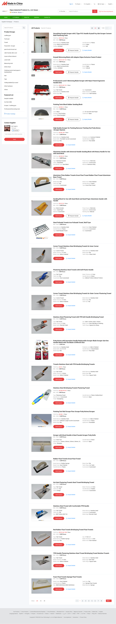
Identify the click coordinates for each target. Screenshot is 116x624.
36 (40, 601)
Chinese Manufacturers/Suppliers (37, 611)
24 (37, 601)
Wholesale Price (60, 611)
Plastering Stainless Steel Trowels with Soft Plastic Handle (73, 270)
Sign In (71, 4)
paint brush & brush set (10, 49)
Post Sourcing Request (107, 11)
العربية (64, 613)
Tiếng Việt (94, 613)
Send (14, 139)
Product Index (87, 611)
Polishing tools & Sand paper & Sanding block (12, 71)
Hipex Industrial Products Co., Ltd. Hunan (24, 10)
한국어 (69, 613)
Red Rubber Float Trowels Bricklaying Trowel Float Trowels (73, 530)
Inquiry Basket (88, 50)
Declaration (75, 617)
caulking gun (7, 35)
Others (6, 89)
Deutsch (52, 613)
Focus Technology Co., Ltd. (47, 617)
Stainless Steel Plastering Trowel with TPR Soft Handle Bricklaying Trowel (78, 317)
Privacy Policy (83, 617)
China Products (24, 611)
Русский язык (40, 613)
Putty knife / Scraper (9, 46)
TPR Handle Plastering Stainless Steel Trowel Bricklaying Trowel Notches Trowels (81, 553)
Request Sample (74, 50)
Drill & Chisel (7, 67)
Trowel (6, 42)
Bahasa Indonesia (102, 613)
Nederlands (58, 613)
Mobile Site (94, 611)
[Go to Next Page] (110, 28)
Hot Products (16, 611)
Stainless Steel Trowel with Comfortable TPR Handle (71, 506)
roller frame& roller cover (10, 53)
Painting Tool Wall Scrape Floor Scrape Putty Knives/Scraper (74, 411)
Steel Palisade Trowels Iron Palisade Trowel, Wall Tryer (72, 222)
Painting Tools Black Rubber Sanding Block (67, 104)
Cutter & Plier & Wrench (10, 56)
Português (27, 613)
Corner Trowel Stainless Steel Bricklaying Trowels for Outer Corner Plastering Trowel (82, 293)
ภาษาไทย (83, 613)
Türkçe (88, 613)
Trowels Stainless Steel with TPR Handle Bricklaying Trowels (74, 364)
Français (33, 613)
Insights (101, 611)
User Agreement (67, 617)
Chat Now (16, 130)
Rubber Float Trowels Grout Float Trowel (67, 459)
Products (16, 17)
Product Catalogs (10, 114)
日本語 (73, 613)
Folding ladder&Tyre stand (11, 82)
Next (108, 601)
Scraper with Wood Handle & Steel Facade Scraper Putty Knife (74, 435)
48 (44, 601)
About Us (26, 17)
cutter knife (7, 60)
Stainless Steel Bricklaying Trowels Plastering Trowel (71, 388)
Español (21, 613)
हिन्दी (78, 613)
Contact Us (47, 17)
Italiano (47, 613)
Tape (5, 79)
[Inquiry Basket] (95, 4)
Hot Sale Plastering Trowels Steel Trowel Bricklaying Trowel (73, 482)
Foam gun (7, 39)
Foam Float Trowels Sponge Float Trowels (67, 577)
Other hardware (8, 86)
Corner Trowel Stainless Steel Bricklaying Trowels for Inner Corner (76, 246)
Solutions (36, 17)
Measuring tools (8, 63)
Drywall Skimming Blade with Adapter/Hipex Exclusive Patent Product (77, 57)
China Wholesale (51, 611)
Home (5, 17)
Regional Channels (78, 611)
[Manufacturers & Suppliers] (13, 3)
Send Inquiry (58, 50)
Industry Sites (69, 611)
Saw (5, 75)
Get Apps (101, 4)
